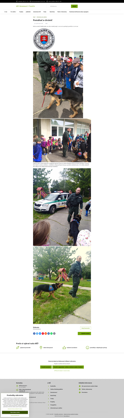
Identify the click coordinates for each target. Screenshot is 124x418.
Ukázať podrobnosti (15, 415)
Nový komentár (86, 328)
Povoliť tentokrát (45, 367)
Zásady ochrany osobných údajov (71, 414)
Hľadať (74, 6)
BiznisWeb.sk (66, 416)
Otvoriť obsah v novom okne (62, 370)
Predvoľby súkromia (58, 414)
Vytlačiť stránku (85, 333)
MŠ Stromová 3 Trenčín (25, 6)
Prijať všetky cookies (15, 412)
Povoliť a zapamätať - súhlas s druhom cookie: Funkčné (68, 367)
